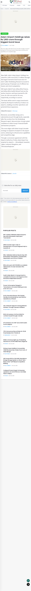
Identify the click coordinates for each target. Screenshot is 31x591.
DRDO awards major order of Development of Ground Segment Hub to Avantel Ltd (15, 246)
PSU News (5, 5)
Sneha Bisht (7, 335)
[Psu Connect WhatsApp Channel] (28, 580)
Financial (12, 5)
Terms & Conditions (12, 202)
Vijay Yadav (7, 240)
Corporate (7, 8)
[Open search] (29, 2)
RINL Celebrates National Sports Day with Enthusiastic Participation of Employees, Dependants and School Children (15, 256)
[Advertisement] (15, 22)
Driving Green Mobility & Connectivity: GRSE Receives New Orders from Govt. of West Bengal (15, 350)
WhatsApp (14, 111)
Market (18, 5)
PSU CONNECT (5, 45)
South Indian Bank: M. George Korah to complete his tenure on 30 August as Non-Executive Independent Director (15, 277)
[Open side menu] (1, 2)
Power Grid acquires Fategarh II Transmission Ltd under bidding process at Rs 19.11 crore (15, 287)
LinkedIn (14, 173)
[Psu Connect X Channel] (28, 584)
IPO (24, 5)
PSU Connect (8, 291)
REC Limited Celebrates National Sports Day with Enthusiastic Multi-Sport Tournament (14, 236)
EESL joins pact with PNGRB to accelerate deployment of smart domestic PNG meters (15, 266)
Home (2, 8)
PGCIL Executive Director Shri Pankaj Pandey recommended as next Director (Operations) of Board (14, 297)
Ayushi (6, 250)
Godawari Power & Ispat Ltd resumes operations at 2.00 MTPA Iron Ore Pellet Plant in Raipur (14, 372)
